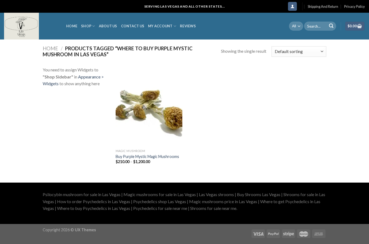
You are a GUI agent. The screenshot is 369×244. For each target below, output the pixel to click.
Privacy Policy (354, 6)
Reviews (188, 26)
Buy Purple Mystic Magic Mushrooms (147, 156)
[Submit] (331, 26)
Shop (86, 26)
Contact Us (133, 26)
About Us (108, 26)
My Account (160, 26)
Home (71, 26)
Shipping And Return (323, 6)
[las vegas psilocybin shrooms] (31, 26)
